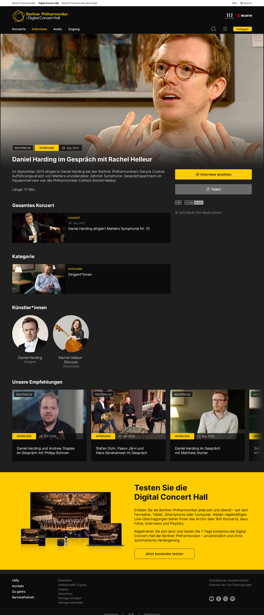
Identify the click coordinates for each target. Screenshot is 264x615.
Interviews (39, 29)
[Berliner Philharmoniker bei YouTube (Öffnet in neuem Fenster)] (211, 598)
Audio (57, 29)
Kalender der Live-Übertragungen (230, 584)
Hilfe (234, 3)
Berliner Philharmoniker (24, 3)
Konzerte (19, 29)
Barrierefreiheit (23, 597)
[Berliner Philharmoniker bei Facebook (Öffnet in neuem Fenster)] (218, 598)
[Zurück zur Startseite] (40, 16)
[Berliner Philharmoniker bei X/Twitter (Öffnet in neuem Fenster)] (225, 598)
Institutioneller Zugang (72, 584)
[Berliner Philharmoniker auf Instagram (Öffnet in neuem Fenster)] (232, 598)
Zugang (74, 29)
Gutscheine (65, 593)
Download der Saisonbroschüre (229, 580)
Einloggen (243, 29)
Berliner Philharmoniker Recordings (79, 3)
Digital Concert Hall (49, 3)
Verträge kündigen (70, 598)
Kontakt (18, 586)
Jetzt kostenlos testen (164, 554)
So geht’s (19, 592)
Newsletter (65, 580)
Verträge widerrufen (70, 602)
